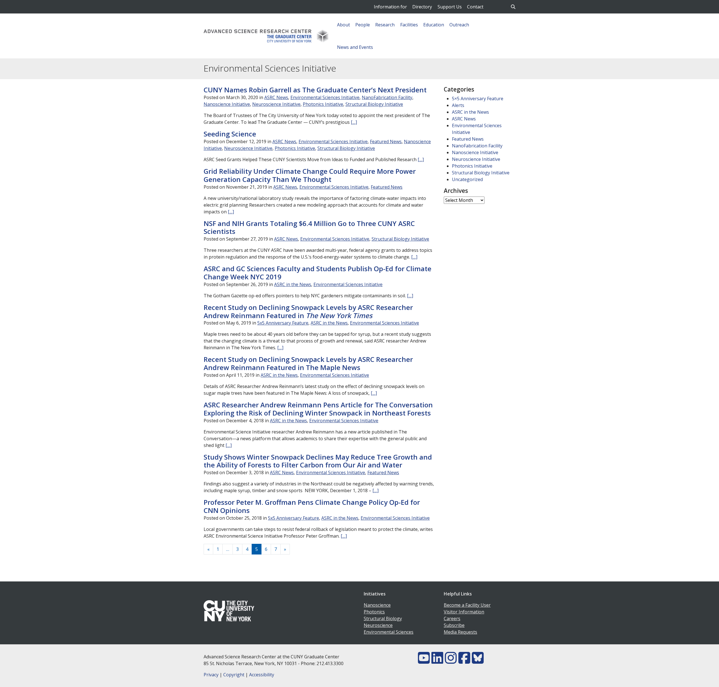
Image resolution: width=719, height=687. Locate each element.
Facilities (409, 24)
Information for (390, 6)
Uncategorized (467, 179)
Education (433, 24)
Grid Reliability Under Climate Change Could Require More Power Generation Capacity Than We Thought (310, 175)
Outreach (459, 24)
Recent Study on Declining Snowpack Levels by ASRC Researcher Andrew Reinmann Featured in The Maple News (308, 363)
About (343, 24)
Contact (475, 6)
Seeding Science (230, 133)
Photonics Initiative (323, 104)
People (362, 24)
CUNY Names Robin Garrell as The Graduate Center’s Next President (315, 89)
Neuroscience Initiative (276, 104)
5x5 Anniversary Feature (282, 323)
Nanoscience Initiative (227, 104)
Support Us (450, 6)
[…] (354, 122)
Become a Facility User (467, 605)
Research (385, 24)
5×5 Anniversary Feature (477, 98)
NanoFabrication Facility (387, 97)
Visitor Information (464, 612)
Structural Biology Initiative (374, 104)
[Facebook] (464, 661)
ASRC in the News (292, 284)
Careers (452, 618)
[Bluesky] (477, 661)
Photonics (374, 612)
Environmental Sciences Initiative (325, 97)
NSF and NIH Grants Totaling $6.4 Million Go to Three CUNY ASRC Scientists (309, 227)
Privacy (211, 675)
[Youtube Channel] (424, 661)
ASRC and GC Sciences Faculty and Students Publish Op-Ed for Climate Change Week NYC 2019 (317, 272)
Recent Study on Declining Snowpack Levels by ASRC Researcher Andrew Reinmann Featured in (308, 311)
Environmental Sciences (388, 632)
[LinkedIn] (437, 661)
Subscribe (454, 625)
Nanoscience (377, 605)
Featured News (386, 141)
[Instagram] (451, 661)
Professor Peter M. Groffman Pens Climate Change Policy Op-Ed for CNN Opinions (312, 506)
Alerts (458, 105)
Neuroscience (378, 625)
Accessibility (261, 675)
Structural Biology (383, 618)
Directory (422, 6)
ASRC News (276, 97)
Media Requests (460, 632)
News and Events (355, 47)
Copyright (233, 675)
